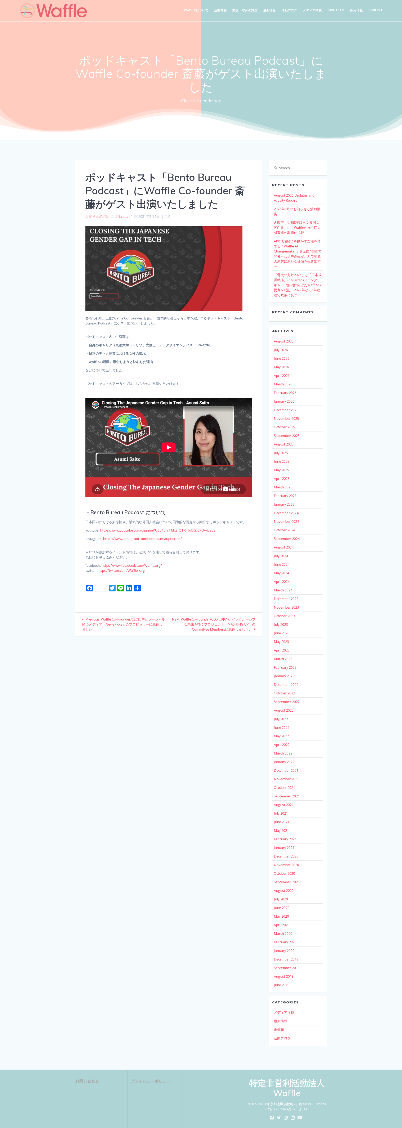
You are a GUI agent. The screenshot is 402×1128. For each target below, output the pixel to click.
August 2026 (284, 341)
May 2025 (281, 470)
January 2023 (284, 676)
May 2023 (281, 641)
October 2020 (284, 873)
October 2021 (284, 787)
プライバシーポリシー (150, 1081)
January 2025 (284, 504)
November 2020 (286, 865)
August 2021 (284, 804)
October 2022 (284, 693)
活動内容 (220, 10)
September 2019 (287, 968)
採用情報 (356, 10)
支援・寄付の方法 (245, 10)
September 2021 (287, 796)
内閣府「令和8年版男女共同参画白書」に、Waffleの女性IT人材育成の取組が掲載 (297, 227)
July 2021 (281, 813)
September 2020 (287, 882)
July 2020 (281, 899)
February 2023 (285, 667)
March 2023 (283, 659)
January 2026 (284, 401)
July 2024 (281, 556)
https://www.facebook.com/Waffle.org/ (132, 565)
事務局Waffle (99, 216)
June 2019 (281, 985)
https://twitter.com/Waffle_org (121, 570)
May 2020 (281, 916)
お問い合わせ (87, 1081)
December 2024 (286, 513)
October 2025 (284, 427)
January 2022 (284, 762)
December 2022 (286, 684)
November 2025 (286, 418)
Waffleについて (196, 10)
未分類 (279, 1029)
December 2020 (286, 856)
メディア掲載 (312, 10)
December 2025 (286, 410)
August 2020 (284, 890)
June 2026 (281, 358)
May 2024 (281, 573)
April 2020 (282, 925)
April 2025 (282, 478)
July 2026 (281, 350)
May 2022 (281, 736)
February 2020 (285, 942)
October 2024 (284, 530)
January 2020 (284, 950)
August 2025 (284, 444)
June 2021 (281, 822)
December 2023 (286, 598)
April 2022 (282, 744)
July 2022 (281, 719)
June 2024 (281, 564)
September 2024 (287, 538)
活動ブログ (289, 10)
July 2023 (281, 624)
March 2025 (283, 487)
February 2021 (285, 839)
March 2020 (283, 933)
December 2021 (286, 770)
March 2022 (283, 753)
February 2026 (285, 392)
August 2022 (284, 710)
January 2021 (284, 847)
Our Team (336, 10)
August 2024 (284, 547)
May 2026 (281, 367)
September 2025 (287, 435)
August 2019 (284, 976)
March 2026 (283, 384)
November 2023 (286, 607)
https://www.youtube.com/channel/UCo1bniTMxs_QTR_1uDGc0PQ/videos (157, 530)
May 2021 (281, 830)
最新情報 (269, 10)
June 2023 (281, 633)
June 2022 (281, 727)
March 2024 (283, 590)
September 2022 (287, 701)
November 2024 (286, 521)
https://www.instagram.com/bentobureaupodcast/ (142, 538)
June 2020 (281, 907)
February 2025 (285, 495)
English (375, 10)
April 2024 (282, 581)
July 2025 (281, 453)
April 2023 (282, 650)
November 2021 (286, 779)
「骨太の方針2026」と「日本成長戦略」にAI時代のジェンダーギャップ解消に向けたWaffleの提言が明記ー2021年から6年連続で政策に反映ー (298, 285)
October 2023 (284, 616)
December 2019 (286, 959)
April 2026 (282, 375)
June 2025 (281, 461)
